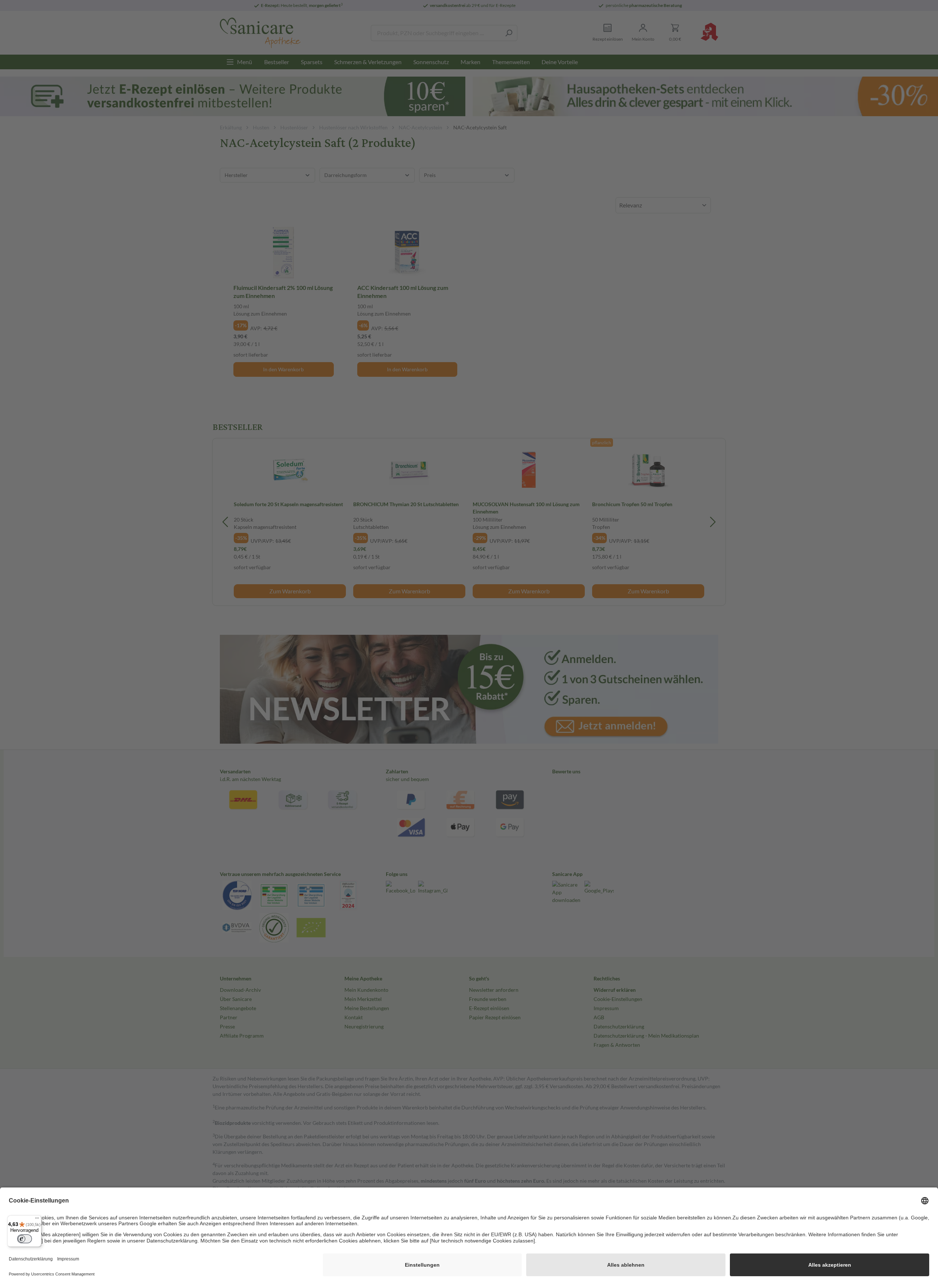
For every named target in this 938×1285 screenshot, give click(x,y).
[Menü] (37, 1219)
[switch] (24, 1238)
